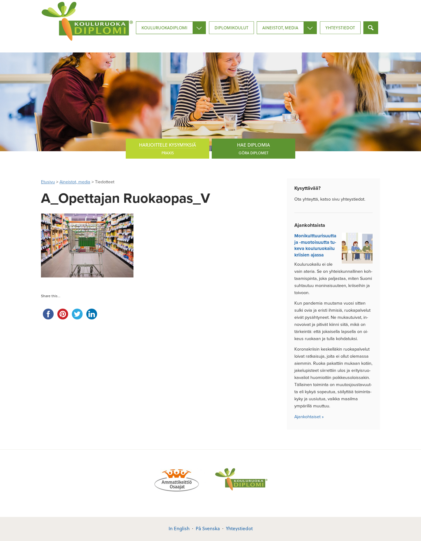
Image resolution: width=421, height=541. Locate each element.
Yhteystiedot (340, 27)
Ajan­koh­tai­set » (309, 416)
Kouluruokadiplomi (164, 27)
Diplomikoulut (231, 27)
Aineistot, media (280, 27)
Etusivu (48, 182)
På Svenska (208, 528)
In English (179, 528)
